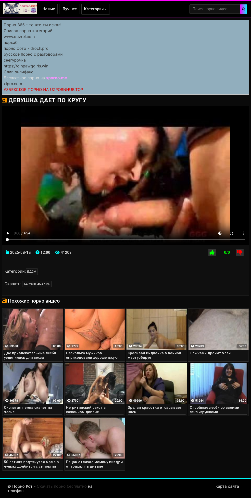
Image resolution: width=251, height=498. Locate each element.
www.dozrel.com (19, 36)
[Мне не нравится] (240, 252)
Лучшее (69, 9)
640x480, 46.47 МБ (37, 284)
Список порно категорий (28, 30)
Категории (95, 9)
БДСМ (31, 271)
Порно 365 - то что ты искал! (32, 24)
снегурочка (15, 60)
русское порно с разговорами (33, 54)
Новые (48, 9)
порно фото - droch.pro (26, 48)
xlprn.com (13, 83)
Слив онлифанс (18, 71)
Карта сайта (227, 486)
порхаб (10, 42)
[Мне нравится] (212, 252)
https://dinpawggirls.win (26, 66)
